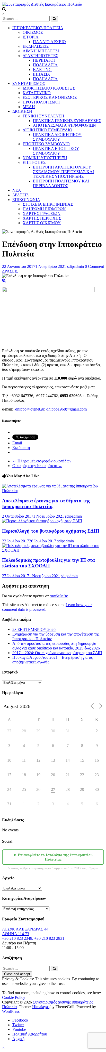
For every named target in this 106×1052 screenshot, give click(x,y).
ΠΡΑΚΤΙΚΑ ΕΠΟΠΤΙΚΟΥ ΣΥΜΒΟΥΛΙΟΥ (56, 150)
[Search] (54, 18)
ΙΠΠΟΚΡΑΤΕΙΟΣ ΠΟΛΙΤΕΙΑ (37, 28)
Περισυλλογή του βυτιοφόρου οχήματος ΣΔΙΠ (50, 531)
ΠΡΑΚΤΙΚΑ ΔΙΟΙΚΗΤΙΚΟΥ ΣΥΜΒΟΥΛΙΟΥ (57, 136)
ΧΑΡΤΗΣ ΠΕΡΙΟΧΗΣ (42, 218)
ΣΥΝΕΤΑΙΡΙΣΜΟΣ (28, 83)
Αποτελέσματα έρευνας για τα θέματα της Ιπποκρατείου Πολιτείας (46, 503)
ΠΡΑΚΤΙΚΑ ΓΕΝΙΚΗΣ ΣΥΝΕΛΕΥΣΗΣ (67, 120)
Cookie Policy (13, 997)
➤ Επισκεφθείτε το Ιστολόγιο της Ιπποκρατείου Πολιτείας (53, 857)
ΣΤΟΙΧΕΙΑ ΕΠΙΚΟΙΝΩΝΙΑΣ (48, 204)
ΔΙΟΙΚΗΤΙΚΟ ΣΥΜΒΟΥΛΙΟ (47, 130)
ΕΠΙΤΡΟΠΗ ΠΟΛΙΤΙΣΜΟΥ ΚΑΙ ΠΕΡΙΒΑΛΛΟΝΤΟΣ (61, 183)
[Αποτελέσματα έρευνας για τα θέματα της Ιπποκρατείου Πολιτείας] (53, 490)
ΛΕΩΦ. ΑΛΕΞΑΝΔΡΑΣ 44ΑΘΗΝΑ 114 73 (25, 931)
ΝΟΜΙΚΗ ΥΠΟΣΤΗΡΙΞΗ (45, 158)
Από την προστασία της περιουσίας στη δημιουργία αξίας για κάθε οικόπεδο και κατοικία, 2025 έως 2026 (56, 645)
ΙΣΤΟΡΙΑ (31, 37)
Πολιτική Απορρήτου (29, 1034)
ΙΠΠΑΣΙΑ (41, 74)
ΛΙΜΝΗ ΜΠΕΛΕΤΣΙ (41, 51)
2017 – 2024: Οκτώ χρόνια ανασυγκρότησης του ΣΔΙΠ (57, 653)
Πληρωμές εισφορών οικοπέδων (41, 461)
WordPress (11, 1011)
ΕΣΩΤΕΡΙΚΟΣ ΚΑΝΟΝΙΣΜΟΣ (50, 97)
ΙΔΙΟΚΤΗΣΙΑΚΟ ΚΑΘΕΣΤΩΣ (49, 88)
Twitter (18, 1025)
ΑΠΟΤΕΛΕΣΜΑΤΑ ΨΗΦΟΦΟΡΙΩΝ (64, 125)
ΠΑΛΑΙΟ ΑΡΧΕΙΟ (49, 41)
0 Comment (94, 266)
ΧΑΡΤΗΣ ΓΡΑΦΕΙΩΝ (41, 213)
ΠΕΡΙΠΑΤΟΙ (44, 60)
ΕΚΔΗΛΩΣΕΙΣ (36, 46)
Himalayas (40, 1007)
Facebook (20, 1020)
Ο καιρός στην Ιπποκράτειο (37, 465)
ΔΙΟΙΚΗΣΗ (22, 111)
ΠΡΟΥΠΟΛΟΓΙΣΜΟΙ (41, 102)
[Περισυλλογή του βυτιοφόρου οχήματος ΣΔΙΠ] (42, 521)
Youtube (19, 1029)
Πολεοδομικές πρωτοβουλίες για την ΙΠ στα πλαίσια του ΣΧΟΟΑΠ (48, 562)
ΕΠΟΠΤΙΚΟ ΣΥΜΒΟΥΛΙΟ (46, 144)
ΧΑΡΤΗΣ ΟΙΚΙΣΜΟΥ (42, 223)
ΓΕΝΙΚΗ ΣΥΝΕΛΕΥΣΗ (43, 116)
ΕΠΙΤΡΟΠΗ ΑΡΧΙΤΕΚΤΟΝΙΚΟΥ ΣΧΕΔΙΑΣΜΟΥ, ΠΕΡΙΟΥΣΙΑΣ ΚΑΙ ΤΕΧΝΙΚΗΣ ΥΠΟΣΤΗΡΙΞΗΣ (63, 172)
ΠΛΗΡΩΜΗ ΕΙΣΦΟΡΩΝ (44, 209)
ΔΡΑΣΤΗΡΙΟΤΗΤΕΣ (40, 55)
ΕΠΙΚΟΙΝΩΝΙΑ (26, 199)
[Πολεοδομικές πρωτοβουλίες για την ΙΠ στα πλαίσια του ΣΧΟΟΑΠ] (53, 550)
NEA (16, 190)
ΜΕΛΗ (29, 107)
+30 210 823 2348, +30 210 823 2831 (33, 938)
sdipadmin (75, 266)
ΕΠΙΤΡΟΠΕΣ (34, 162)
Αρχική (18, 1039)
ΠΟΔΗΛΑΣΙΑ (45, 65)
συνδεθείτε (59, 596)
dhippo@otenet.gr (29, 409)
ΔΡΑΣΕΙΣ (20, 195)
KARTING (42, 69)
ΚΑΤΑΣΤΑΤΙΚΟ (37, 93)
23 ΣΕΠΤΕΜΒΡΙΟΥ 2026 (34, 629)
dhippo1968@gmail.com (66, 409)
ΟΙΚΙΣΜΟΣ (33, 32)
